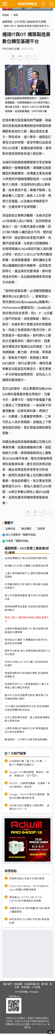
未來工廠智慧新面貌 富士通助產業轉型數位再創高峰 (27, 719)
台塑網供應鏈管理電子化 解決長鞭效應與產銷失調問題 (26, 630)
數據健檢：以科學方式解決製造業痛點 (26, 739)
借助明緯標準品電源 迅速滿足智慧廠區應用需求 (26, 608)
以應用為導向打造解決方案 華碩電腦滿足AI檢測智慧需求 (26, 730)
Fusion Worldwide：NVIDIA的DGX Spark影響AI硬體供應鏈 (29, 887)
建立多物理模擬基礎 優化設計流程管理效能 (26, 597)
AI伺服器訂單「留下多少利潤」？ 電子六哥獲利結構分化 (29, 762)
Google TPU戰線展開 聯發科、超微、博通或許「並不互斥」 (29, 773)
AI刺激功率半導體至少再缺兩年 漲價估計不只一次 (29, 807)
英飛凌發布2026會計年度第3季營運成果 (29, 921)
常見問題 (25, 987)
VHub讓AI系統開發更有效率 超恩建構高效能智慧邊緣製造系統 (27, 707)
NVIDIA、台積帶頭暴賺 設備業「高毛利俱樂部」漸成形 (29, 784)
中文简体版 (22, 992)
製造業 (41, 529)
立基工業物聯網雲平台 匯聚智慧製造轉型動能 (26, 575)
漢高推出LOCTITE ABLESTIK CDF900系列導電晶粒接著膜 (25, 898)
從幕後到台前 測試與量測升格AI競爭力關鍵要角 (29, 909)
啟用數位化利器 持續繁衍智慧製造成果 (26, 565)
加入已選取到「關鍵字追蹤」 (22, 534)
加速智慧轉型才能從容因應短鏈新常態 (26, 558)
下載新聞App (14, 996)
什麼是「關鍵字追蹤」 (18, 541)
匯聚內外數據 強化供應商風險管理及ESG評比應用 (27, 652)
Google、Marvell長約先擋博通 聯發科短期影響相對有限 (29, 796)
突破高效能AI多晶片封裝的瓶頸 (26, 878)
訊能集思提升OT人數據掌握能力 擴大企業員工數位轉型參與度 (27, 685)
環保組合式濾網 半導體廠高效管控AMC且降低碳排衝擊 (26, 641)
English (34, 992)
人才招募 (36, 987)
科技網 (5, 15)
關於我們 (7, 984)
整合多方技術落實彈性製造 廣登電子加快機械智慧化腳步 (26, 696)
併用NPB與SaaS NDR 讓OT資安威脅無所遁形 (26, 663)
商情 (16, 15)
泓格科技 (10, 529)
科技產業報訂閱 (31, 984)
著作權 (44, 984)
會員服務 (18, 984)
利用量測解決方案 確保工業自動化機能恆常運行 (26, 586)
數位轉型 (26, 529)
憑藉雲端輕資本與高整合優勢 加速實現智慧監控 (26, 674)
